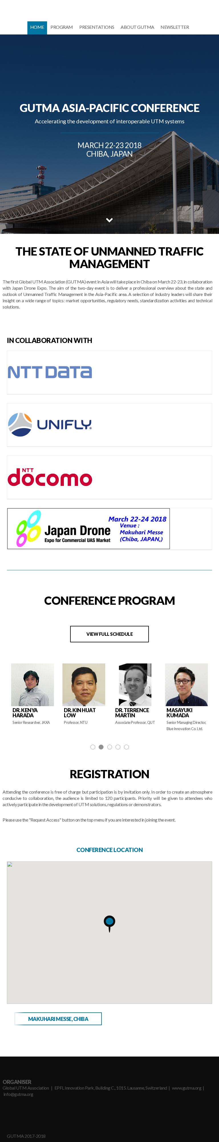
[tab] (58, 1018)
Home (37, 27)
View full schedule (109, 634)
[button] (109, 924)
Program (61, 27)
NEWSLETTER (175, 27)
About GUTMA (137, 27)
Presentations (96, 27)
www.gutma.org (187, 1087)
